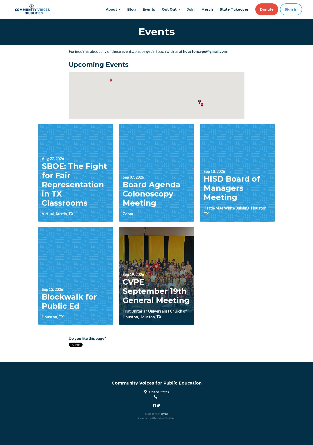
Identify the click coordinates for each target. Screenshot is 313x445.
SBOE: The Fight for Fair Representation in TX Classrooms (74, 184)
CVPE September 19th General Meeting (156, 291)
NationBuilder (165, 418)
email (164, 413)
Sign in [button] (291, 9)
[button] (111, 81)
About (112, 9)
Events (149, 9)
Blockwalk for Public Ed (69, 301)
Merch (207, 9)
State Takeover (234, 9)
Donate (267, 9)
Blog (131, 9)
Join (191, 9)
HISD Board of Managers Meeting (232, 188)
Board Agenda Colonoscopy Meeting (151, 194)
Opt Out (170, 9)
